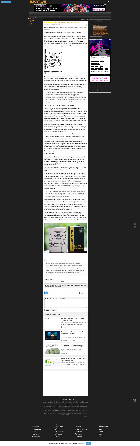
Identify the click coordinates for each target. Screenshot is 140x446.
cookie (82, 443)
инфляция (70, 403)
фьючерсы (75, 413)
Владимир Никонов (57, 24)
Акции (51, 16)
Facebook (47, 401)
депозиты (59, 402)
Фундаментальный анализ (81, 429)
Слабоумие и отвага (82, 410)
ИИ (80, 402)
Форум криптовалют (59, 434)
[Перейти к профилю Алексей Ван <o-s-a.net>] (61, 340)
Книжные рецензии (36, 436)
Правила (100, 434)
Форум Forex (57, 436)
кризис (57, 406)
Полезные (93, 20)
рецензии (49, 410)
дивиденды (65, 402)
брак (74, 401)
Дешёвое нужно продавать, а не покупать (101, 32)
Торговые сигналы (36, 433)
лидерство (60, 406)
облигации (67, 407)
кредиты (53, 406)
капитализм (66, 405)
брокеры (79, 401)
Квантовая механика (71, 405)
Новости (34, 431)
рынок (65, 410)
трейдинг (83, 411)
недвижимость (61, 407)
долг (69, 402)
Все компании (78, 436)
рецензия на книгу (58, 410)
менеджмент (73, 406)
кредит (49, 406)
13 (86, 293)
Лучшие (99, 20)
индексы (59, 403)
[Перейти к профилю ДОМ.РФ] (61, 353)
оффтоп (78, 407)
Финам (54, 413)
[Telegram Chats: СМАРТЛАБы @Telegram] (58, 391)
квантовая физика (78, 405)
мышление (46, 407)
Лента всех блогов (36, 426)
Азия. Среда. (96, 25)
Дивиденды (77, 433)
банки (53, 401)
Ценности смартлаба (103, 426)
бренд (76, 401)
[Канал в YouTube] (73, 391)
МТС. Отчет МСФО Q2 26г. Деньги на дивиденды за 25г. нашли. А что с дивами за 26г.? (101, 33)
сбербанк (73, 410)
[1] (77, 40)
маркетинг (65, 406)
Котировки (77, 428)
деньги (55, 402)
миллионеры (77, 406)
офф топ (74, 407)
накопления (50, 407)
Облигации (69, 16)
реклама (46, 410)
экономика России (65, 414)
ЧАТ (30, 21)
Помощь (100, 436)
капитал (61, 405)
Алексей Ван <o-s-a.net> (69, 340)
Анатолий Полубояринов (69, 367)
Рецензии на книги (60, 22)
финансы (68, 413)
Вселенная (49, 402)
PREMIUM (31, 19)
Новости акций (32, 24)
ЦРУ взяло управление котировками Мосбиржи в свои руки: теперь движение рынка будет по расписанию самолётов (100, 26)
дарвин (52, 402)
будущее (82, 401)
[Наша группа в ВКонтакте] (68, 391)
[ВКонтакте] (45, 293)
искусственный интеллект (54, 405)
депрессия (62, 402)
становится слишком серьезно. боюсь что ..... (100, 34)
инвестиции (84, 402)
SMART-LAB (37, 1)
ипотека (46, 405)
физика (45, 413)
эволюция (79, 413)
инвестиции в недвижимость (51, 403)
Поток (30, 23)
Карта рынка (78, 426)
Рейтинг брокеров (100, 85)
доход (71, 402)
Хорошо (88, 443)
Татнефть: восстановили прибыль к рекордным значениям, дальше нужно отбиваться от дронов (101, 30)
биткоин (66, 401)
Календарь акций (79, 438)
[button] (45, 298)
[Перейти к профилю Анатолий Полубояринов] (61, 367)
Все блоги (31, 20)
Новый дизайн (5, 2)
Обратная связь (102, 438)
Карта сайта (101, 428)
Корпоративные (35, 438)
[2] (62, 46)
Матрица (69, 406)
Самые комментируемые (37, 429)
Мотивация (81, 406)
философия (50, 413)
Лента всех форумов (59, 426)
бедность (56, 401)
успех (87, 411)
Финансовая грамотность (60, 413)
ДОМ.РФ (65, 353)
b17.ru (62, 281)
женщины (74, 402)
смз (85, 410)
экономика (84, 413)
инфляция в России (76, 403)
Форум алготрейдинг (59, 431)
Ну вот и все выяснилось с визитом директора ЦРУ (100, 29)
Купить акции (100, 90)
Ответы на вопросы (36, 434)
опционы (71, 407)
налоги (53, 407)
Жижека (76, 86)
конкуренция (84, 405)
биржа (63, 401)
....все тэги (85, 416)
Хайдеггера (70, 86)
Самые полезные (36, 428)
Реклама (100, 429)
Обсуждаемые (94, 22)
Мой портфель (78, 434)
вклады (44, 402)
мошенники (85, 406)
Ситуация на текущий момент (99, 27)
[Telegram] (47, 293)
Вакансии (101, 433)
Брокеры (87, 16)
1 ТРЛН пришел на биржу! (98, 31)
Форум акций (57, 429)
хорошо (81, 293)
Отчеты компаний (79, 431)
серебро (77, 410)
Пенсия (82, 407)
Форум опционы (58, 433)
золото (77, 402)
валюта (86, 401)
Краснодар (46, 406)
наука (56, 407)
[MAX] (63, 391)
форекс (71, 413)
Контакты (101, 431)
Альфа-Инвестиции (67, 327)
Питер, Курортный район (98, 28)
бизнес (60, 401)
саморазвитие (69, 410)
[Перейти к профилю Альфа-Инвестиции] (61, 327)
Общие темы (57, 428)
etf (44, 401)
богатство (70, 401)
